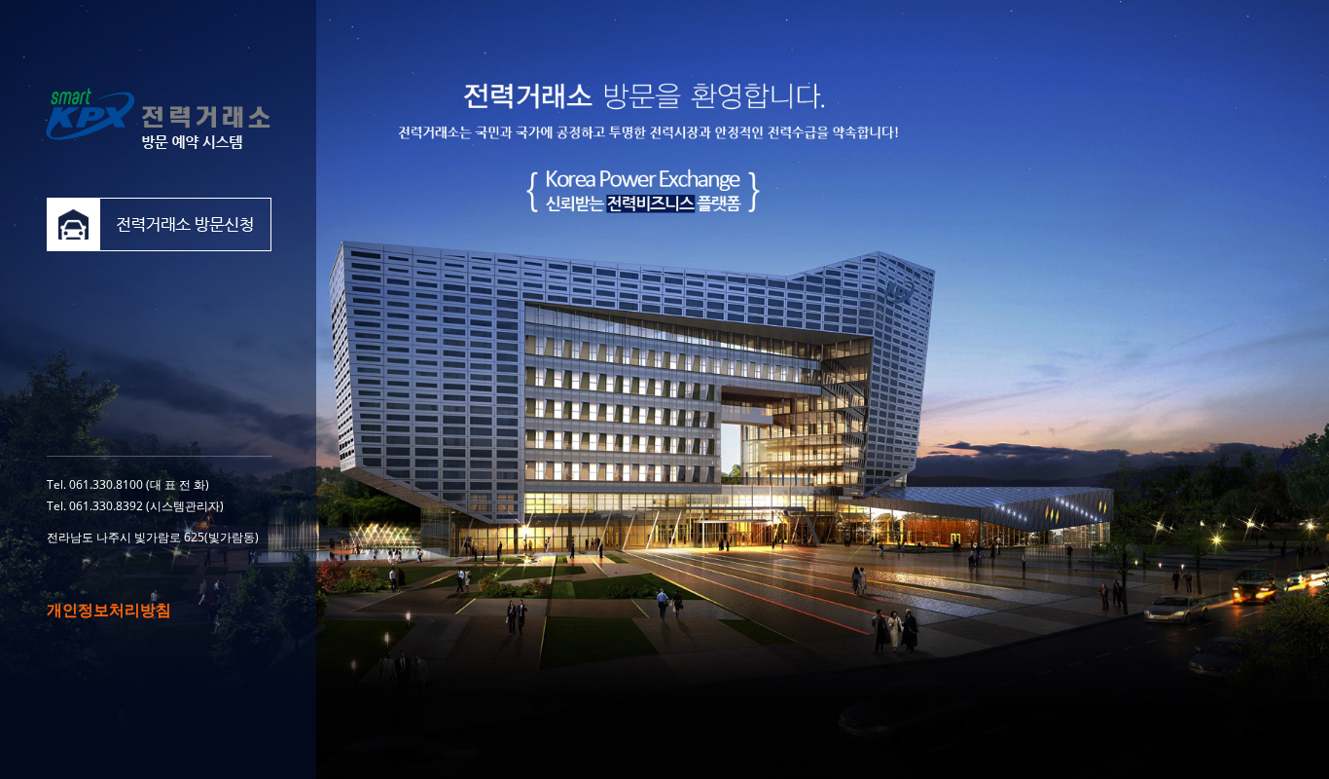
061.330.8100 (106, 484)
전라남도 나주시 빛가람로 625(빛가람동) (153, 537)
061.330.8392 (106, 506)
